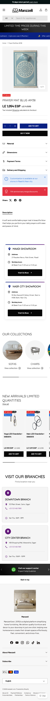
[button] (46, 10)
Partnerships (19, 695)
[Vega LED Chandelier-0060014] (14, 420)
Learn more (33, 2)
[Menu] (4, 10)
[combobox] (25, 18)
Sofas (12, 363)
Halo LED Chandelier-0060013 (36, 435)
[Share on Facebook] (15, 200)
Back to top (25, 580)
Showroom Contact (39, 693)
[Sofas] (12, 350)
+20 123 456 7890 (15, 508)
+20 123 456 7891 (15, 547)
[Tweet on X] (10, 200)
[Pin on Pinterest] (20, 200)
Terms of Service (30, 695)
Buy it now (25, 133)
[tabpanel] (25, 222)
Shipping (15, 110)
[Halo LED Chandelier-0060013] (36, 420)
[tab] (7, 212)
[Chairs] (35, 350)
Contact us (27, 693)
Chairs (35, 363)
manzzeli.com (11, 689)
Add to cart (33, 126)
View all (5, 404)
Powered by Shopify (22, 689)
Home (4, 43)
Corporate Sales (7, 695)
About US (5, 693)
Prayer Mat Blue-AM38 (15, 43)
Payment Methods (16, 693)
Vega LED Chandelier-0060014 (13, 435)
